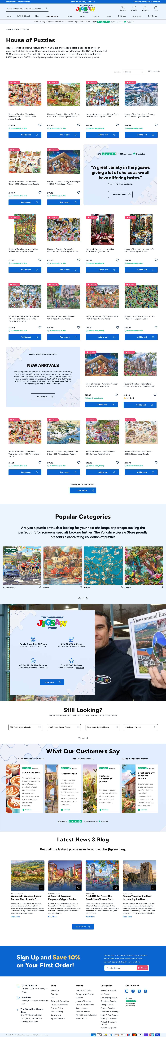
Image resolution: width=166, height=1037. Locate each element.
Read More (15, 917)
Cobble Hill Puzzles (84, 991)
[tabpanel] (22, 568)
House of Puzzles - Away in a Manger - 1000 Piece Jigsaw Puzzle (101, 385)
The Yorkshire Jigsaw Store (21, 1035)
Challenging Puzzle (109, 998)
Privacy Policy (57, 1008)
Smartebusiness (42, 1035)
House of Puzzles (83, 1001)
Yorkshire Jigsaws (108, 1028)
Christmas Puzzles (109, 1001)
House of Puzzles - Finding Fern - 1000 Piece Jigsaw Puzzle (61, 317)
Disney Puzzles (107, 1005)
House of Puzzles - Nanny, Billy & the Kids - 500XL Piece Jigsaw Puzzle (63, 115)
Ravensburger (82, 1008)
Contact (54, 994)
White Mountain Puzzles (86, 1015)
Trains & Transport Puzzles (109, 1023)
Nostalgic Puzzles (108, 1018)
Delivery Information (60, 1001)
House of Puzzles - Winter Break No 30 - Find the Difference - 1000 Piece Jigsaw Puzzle (24, 318)
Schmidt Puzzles (83, 1012)
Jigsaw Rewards (58, 1018)
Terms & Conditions (59, 1005)
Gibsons (79, 998)
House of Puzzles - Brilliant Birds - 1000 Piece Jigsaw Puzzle (140, 317)
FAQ (53, 998)
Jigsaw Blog (56, 1015)
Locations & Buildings (110, 1012)
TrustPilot (80, 668)
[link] (120, 194)
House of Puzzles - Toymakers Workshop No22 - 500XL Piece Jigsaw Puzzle (22, 116)
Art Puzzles (105, 994)
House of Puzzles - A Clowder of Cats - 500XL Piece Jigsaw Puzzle (24, 183)
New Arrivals (81, 1018)
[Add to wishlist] (39, 126)
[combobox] (27, 9)
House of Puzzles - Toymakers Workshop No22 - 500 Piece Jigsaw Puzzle (24, 454)
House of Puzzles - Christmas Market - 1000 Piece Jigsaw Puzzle (102, 317)
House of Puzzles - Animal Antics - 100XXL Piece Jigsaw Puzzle (24, 250)
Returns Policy (57, 1012)
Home (8, 29)
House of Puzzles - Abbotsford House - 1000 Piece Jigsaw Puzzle (139, 385)
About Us (55, 991)
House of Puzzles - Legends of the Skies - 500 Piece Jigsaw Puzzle (62, 452)
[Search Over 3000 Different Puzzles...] (46, 8)
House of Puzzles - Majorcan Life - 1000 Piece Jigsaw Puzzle (140, 250)
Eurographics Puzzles (85, 994)
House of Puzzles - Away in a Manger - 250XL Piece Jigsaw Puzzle (63, 183)
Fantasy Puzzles (108, 1008)
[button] (52, 16)
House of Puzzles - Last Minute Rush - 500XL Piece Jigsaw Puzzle (102, 115)
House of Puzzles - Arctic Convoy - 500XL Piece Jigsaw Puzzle (140, 115)
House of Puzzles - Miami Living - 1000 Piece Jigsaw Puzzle (100, 250)
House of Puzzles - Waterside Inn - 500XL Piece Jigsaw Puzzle (101, 452)
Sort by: (117, 72)
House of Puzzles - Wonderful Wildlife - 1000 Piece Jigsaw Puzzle (63, 250)
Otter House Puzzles (85, 1005)
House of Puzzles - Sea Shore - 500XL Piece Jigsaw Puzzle (138, 452)
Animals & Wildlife (108, 991)
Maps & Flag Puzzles (109, 1015)
